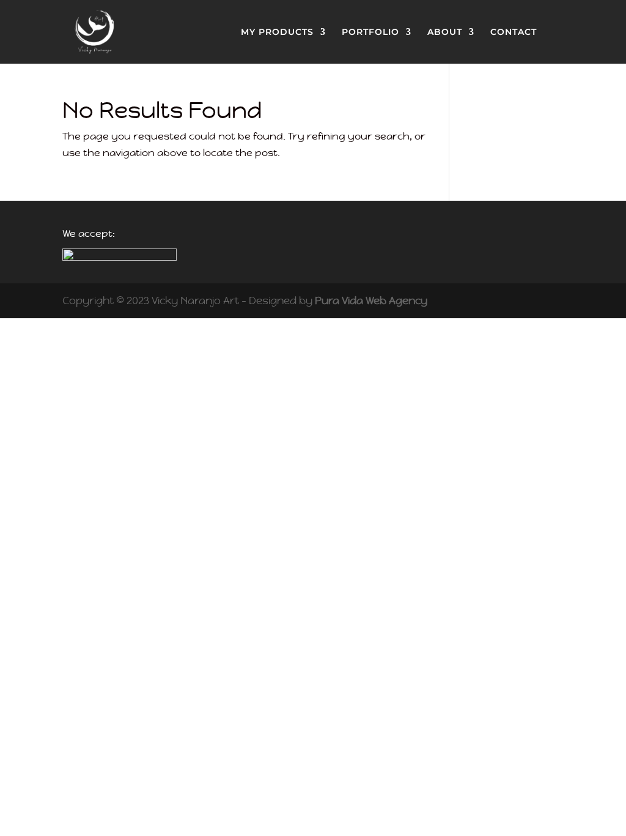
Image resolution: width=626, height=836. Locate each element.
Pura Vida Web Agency (371, 300)
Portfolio (370, 32)
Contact (513, 32)
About (444, 32)
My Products (277, 32)
